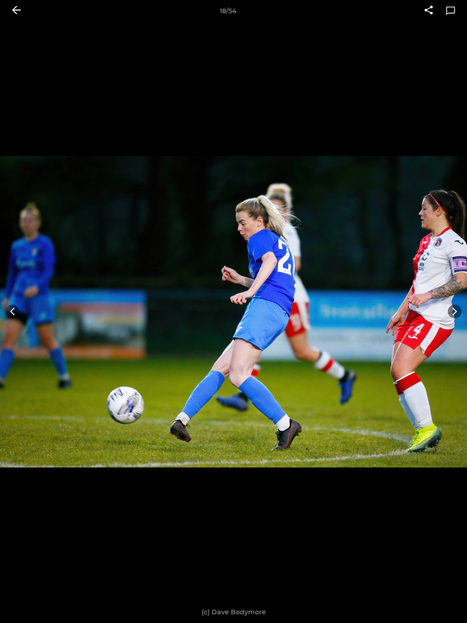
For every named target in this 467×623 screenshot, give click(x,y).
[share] (428, 11)
